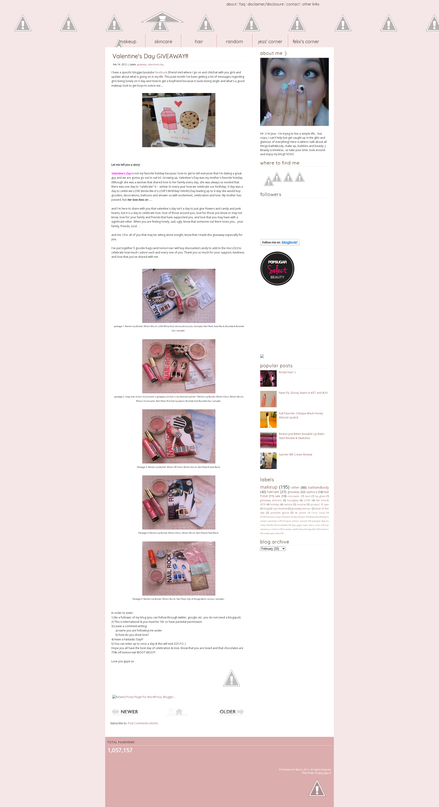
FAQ (242, 4)
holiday (274, 504)
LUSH (307, 500)
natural (288, 504)
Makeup (127, 41)
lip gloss (320, 496)
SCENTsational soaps (270, 516)
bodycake (314, 516)
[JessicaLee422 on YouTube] (277, 181)
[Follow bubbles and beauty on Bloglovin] (280, 245)
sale (277, 496)
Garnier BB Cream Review (295, 454)
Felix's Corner (306, 41)
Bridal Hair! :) (287, 372)
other (295, 487)
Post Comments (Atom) (143, 723)
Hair (199, 41)
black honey (291, 516)
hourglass (292, 500)
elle (271, 525)
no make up (289, 529)
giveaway (142, 64)
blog (266, 508)
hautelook (282, 525)
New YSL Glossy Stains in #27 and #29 (303, 393)
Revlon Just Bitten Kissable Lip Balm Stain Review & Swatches (301, 436)
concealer (293, 496)
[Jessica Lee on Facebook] (269, 185)
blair (303, 516)
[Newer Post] (124, 715)
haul (307, 496)
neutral (301, 504)
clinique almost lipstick (294, 520)
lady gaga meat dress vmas (306, 525)
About (231, 4)
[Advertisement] (288, 320)
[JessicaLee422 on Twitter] (288, 181)
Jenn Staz (323, 772)
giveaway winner (301, 508)
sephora (311, 492)
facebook (161, 72)
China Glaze (318, 512)
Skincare (163, 41)
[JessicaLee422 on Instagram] (299, 181)
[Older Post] (233, 715)
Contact (293, 4)
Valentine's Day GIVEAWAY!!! (150, 56)
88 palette (300, 512)
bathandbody (318, 487)
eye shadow (280, 508)
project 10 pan (320, 504)
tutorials (324, 529)
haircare (273, 492)
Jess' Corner (270, 41)
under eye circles (271, 533)
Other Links (310, 4)
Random (234, 41)
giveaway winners (270, 500)
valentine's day (156, 64)
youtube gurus (279, 512)
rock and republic (307, 529)
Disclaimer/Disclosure (266, 4)
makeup (268, 487)
